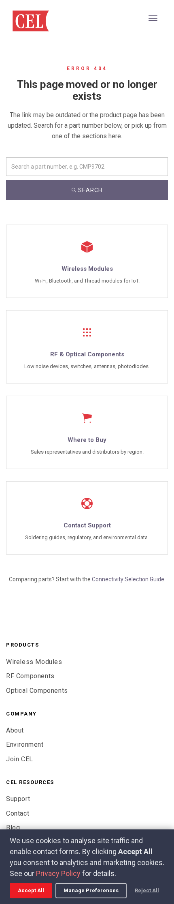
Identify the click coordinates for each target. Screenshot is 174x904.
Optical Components (37, 690)
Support (18, 799)
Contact (17, 813)
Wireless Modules (34, 662)
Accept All (31, 890)
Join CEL (19, 759)
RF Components (30, 676)
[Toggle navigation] (153, 18)
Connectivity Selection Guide (128, 579)
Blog (13, 827)
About (15, 730)
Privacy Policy (58, 873)
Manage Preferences (91, 890)
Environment (25, 744)
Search (89, 190)
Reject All (147, 890)
